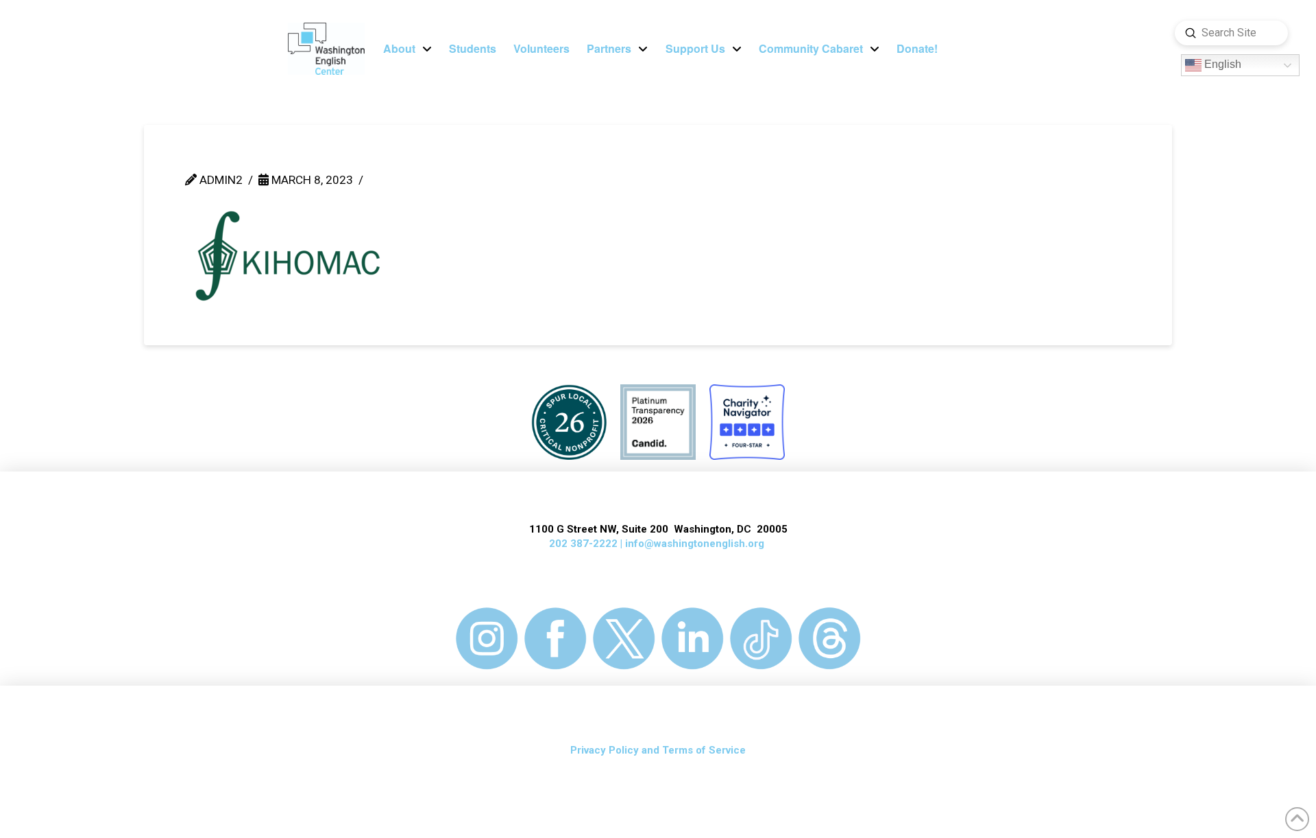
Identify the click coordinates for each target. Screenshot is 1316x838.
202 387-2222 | (587, 543)
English (1221, 65)
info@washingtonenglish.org (694, 543)
